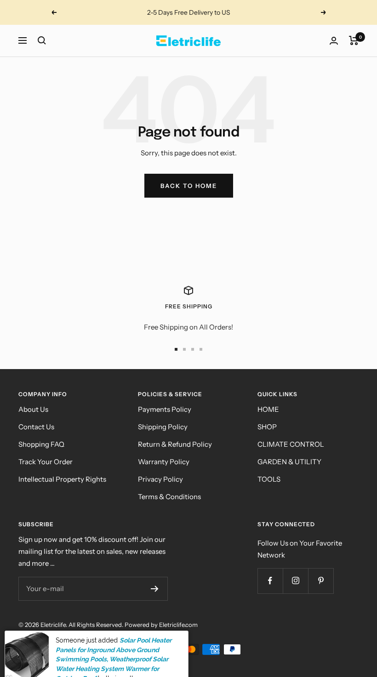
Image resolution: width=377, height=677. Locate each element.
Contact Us (36, 426)
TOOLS (268, 479)
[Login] (334, 41)
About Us (33, 409)
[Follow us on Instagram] (295, 580)
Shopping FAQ (41, 444)
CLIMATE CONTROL (290, 444)
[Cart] (354, 40)
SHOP (267, 426)
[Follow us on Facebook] (270, 580)
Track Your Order (45, 461)
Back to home (188, 185)
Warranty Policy (163, 461)
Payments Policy (164, 409)
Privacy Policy (160, 479)
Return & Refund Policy (175, 444)
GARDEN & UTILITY (289, 461)
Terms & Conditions (169, 496)
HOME (268, 409)
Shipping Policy (163, 426)
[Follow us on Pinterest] (320, 580)
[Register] (155, 589)
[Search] (42, 40)
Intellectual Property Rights (62, 479)
